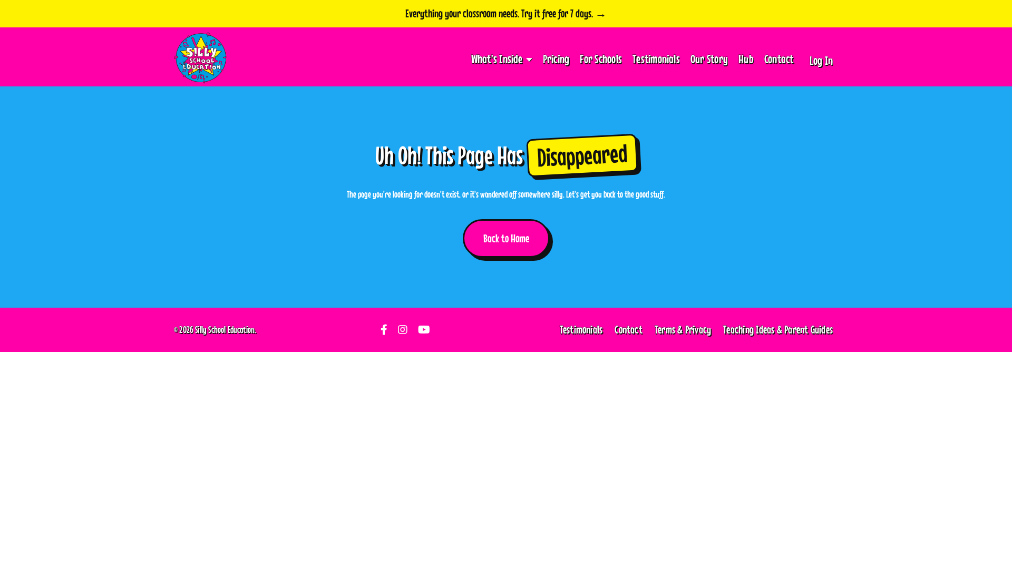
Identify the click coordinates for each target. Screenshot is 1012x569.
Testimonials (656, 59)
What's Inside (497, 59)
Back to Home (506, 238)
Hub (746, 59)
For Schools (601, 59)
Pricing (556, 59)
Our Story (709, 59)
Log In (821, 60)
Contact (779, 59)
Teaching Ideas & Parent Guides (778, 329)
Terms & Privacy (683, 329)
